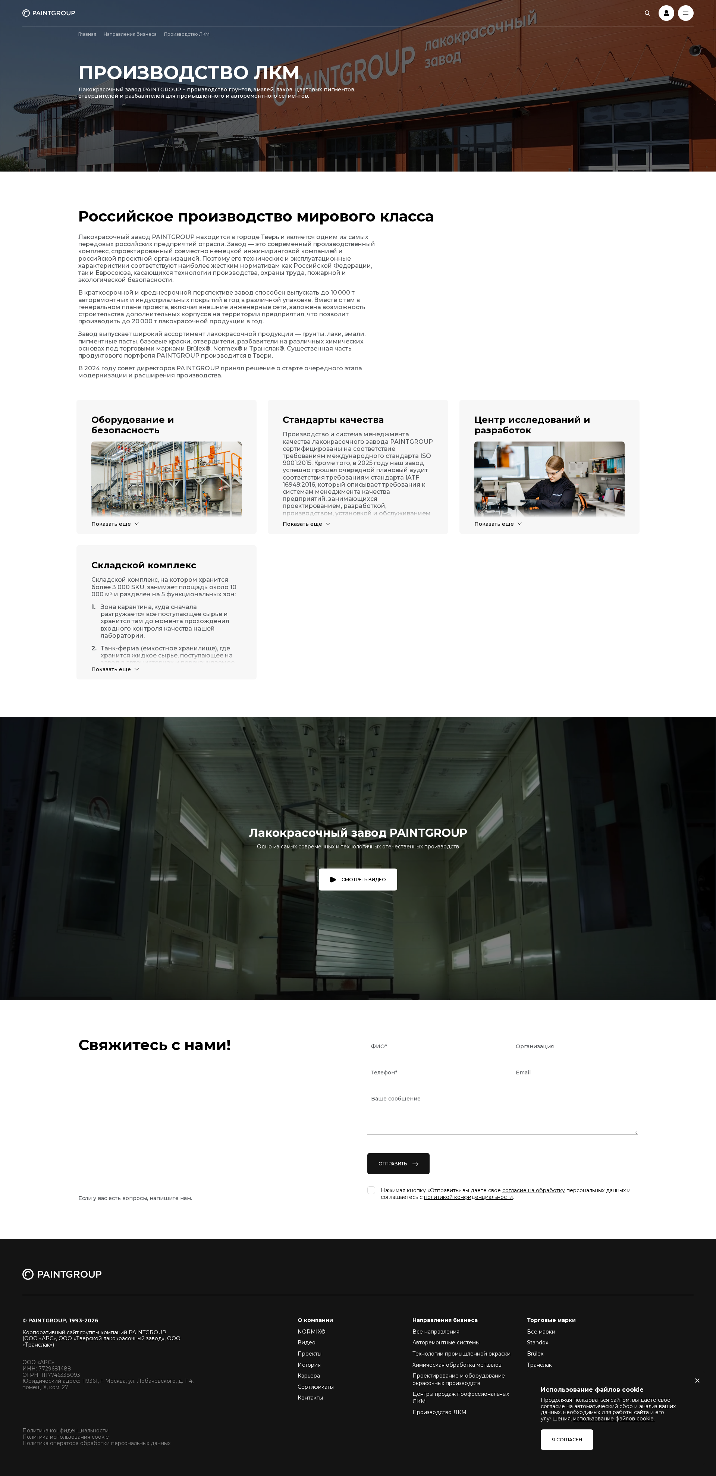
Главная (87, 34)
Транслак (539, 1365)
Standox (537, 1342)
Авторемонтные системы (446, 1342)
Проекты (309, 1353)
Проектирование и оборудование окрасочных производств (458, 1379)
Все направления (435, 1331)
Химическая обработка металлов (457, 1365)
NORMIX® (312, 1331)
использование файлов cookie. (614, 1418)
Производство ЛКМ (439, 1412)
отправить (393, 1163)
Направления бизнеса (130, 34)
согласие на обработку (533, 1190)
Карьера (309, 1375)
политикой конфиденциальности (468, 1197)
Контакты (310, 1397)
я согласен (567, 1439)
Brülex (535, 1353)
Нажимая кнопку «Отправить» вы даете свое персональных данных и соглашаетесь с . (506, 1193)
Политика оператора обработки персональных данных (96, 1443)
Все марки (541, 1331)
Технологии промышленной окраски (461, 1353)
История (309, 1365)
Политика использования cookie (65, 1437)
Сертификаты (316, 1387)
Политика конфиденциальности (65, 1431)
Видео (306, 1342)
